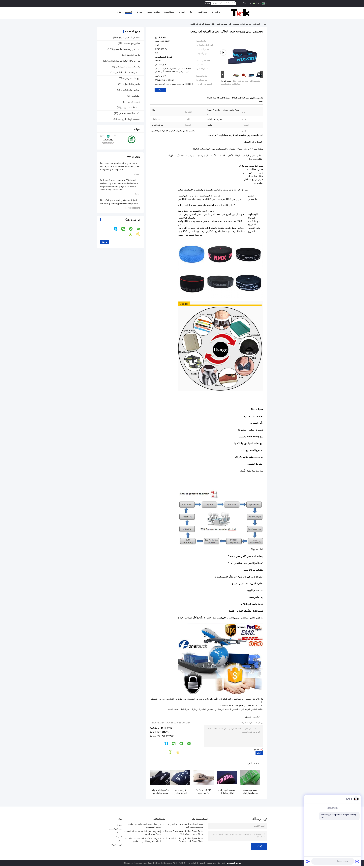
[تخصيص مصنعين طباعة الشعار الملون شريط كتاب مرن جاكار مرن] (250, 778)
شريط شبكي (245, 24)
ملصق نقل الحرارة (131, 84)
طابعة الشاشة (133, 55)
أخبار (191, 12)
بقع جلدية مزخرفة (131, 78)
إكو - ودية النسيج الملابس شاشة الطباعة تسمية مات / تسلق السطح (142, 832)
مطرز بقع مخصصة (131, 43)
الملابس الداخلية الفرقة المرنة (180, 709)
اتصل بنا (181, 12)
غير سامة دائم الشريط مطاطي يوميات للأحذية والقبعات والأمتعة (180, 791)
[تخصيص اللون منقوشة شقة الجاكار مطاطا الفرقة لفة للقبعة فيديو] (243, 52)
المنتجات (128, 12)
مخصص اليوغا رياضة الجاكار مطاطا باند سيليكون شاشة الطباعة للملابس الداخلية (226, 791)
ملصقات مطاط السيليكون (127, 66)
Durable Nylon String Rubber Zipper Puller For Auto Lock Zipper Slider (184, 839)
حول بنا (139, 12)
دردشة (159, 89)
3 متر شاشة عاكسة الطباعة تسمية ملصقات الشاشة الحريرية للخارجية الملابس (143, 839)
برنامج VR (216, 12)
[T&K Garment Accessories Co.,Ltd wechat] (125, 229)
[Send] (308, 861)
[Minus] (308, 799)
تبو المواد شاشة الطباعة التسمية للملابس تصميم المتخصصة (144, 825)
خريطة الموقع (116, 845)
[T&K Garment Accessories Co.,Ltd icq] (132, 234)
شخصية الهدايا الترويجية (129, 119)
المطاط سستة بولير (130, 107)
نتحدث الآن (246, 3)
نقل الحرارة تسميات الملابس (126, 49)
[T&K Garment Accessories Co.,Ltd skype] (117, 229)
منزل (119, 12)
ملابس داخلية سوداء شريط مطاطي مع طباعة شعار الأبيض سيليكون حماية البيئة (160, 791)
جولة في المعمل (153, 12)
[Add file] (357, 861)
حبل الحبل (135, 95)
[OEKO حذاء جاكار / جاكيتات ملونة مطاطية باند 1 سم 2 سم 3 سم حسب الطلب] (204, 778)
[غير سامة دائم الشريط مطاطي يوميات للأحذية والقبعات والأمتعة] (180, 778)
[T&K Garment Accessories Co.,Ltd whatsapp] (132, 229)
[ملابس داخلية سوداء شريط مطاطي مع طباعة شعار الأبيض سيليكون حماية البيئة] (160, 778)
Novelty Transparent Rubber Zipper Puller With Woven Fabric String (184, 832)
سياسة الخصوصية (234, 863)
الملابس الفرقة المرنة (248, 709)
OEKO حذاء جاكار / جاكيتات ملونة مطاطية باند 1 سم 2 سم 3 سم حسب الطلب (204, 791)
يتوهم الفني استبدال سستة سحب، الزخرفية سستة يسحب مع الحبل (185, 825)
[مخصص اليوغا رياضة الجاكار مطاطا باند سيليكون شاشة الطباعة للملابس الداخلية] (227, 778)
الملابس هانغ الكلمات (130, 90)
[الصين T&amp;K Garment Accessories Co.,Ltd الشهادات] (108, 139)
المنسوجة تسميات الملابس (127, 72)
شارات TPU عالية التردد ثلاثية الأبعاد (123, 60)
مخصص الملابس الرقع (129, 37)
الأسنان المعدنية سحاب (129, 113)
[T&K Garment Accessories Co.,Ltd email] (140, 229)
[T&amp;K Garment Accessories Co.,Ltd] (240, 12)
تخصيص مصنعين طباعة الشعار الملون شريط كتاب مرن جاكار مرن (250, 791)
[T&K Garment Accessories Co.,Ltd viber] (140, 234)
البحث (207, 3)
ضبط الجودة (169, 12)
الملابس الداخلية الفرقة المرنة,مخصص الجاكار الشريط (216, 709)
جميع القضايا (202, 12)
